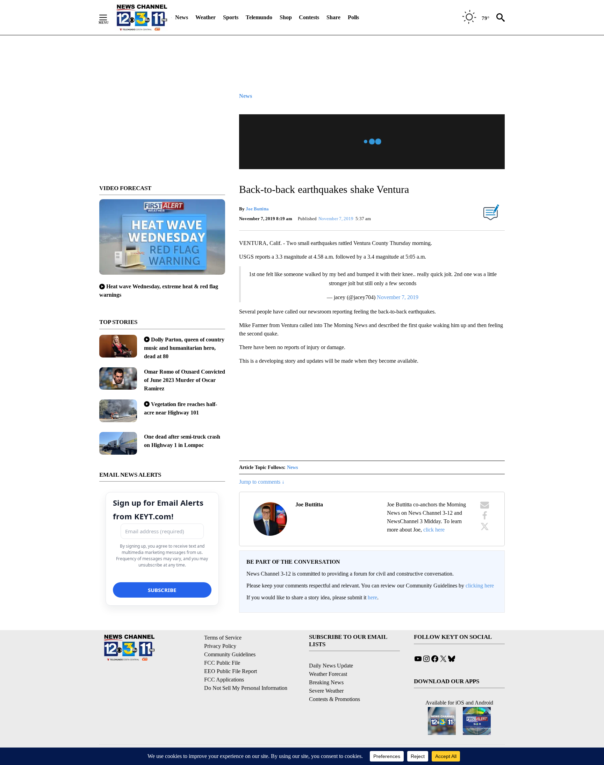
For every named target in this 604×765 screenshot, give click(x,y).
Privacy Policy (220, 646)
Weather (205, 17)
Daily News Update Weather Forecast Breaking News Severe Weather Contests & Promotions (334, 682)
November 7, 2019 (397, 297)
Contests (309, 17)
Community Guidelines (230, 654)
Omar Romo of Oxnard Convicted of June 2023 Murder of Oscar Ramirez (184, 380)
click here (434, 530)
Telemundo (259, 17)
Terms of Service (223, 638)
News (181, 17)
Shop (286, 17)
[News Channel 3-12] (141, 17)
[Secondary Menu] (108, 17)
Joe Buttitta (257, 208)
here (372, 597)
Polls (353, 17)
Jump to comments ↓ (262, 482)
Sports (230, 17)
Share (333, 17)
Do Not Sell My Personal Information (245, 688)
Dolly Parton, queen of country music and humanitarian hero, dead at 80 (184, 348)
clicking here (480, 586)
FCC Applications (224, 680)
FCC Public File (222, 663)
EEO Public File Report (230, 671)
